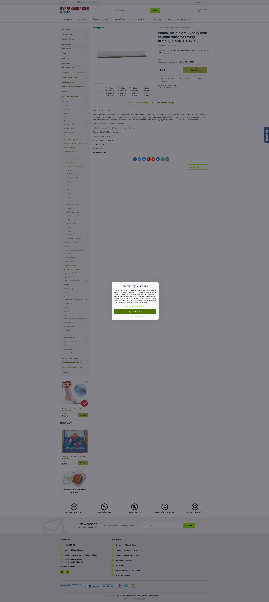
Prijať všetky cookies (135, 312)
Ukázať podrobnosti (135, 316)
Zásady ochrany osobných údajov (135, 306)
